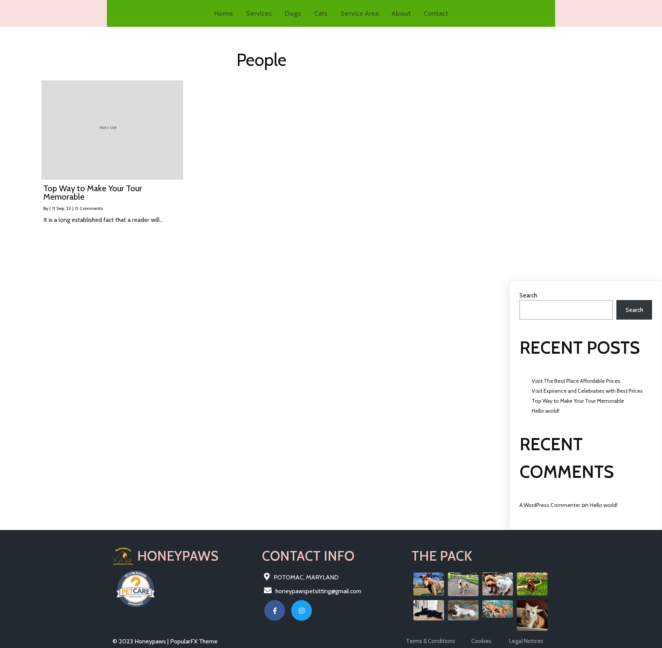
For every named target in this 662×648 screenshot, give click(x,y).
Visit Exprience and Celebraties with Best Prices (587, 390)
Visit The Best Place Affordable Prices (576, 380)
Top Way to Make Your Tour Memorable (578, 400)
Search (528, 295)
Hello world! (545, 410)
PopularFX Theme (194, 641)
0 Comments (89, 208)
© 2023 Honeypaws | (141, 641)
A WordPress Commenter (549, 505)
